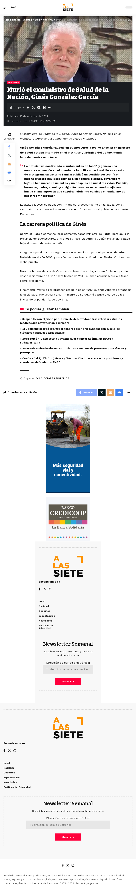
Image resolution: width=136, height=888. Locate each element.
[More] (49, 107)
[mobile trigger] (7, 7)
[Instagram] (50, 589)
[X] (44, 589)
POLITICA (62, 378)
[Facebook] (40, 589)
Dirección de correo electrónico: (68, 662)
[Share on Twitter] (33, 107)
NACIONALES (45, 378)
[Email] (38, 107)
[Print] (44, 107)
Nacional (13, 82)
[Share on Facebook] (27, 107)
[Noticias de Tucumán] (68, 7)
